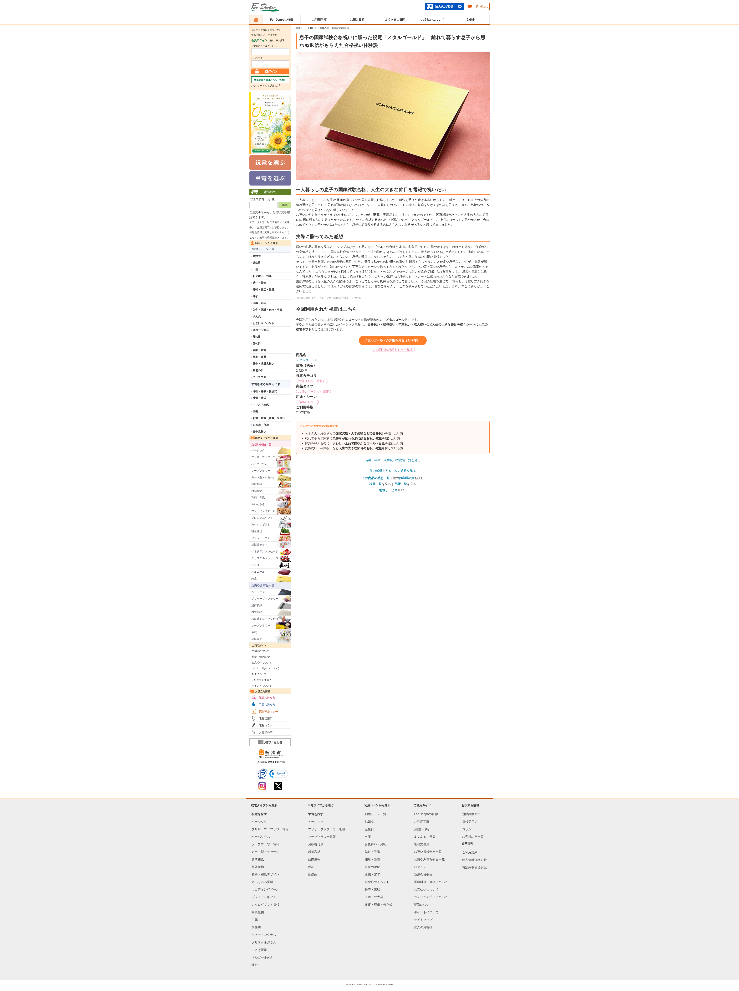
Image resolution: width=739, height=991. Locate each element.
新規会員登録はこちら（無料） (270, 80)
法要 (255, 411)
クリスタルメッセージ (264, 558)
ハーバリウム (259, 463)
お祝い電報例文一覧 (428, 851)
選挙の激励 (372, 866)
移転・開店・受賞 (263, 289)
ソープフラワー (260, 470)
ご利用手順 (319, 19)
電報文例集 (421, 844)
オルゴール (258, 571)
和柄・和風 (258, 497)
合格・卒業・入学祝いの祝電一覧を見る (392, 460)
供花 (254, 632)
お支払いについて (432, 19)
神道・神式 (259, 397)
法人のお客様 (444, 6)
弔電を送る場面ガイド (265, 384)
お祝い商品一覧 (261, 444)
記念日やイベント (263, 323)
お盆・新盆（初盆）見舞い (269, 418)
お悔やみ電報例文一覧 (429, 859)
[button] (278, 773)
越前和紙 (256, 484)
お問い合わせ (273, 742)
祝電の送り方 (267, 697)
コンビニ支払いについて (264, 668)
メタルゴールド (307, 360)
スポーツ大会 (261, 329)
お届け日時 (357, 19)
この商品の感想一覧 (376, 478)
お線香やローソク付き (264, 618)
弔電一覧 (401, 484)
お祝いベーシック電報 (313, 391)
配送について (258, 674)
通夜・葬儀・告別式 (265, 391)
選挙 (255, 296)
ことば (255, 564)
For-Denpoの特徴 (281, 19)
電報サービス (388, 490)
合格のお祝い (307, 402)
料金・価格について (261, 656)
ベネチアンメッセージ (264, 551)
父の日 (257, 343)
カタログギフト (260, 524)
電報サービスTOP (305, 28)
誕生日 (257, 262)
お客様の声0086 (340, 28)
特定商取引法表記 (474, 867)
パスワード (257, 57)
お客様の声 (266, 732)
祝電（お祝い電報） (312, 381)
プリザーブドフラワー (264, 457)
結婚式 (257, 256)
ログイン (420, 866)
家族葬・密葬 (261, 424)
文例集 (470, 19)
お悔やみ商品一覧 (262, 585)
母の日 (257, 336)
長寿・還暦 (259, 356)
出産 (255, 269)
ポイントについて (260, 685)
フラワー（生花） (262, 537)
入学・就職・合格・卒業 (267, 309)
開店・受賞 (372, 859)
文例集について (259, 651)
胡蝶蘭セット (259, 544)
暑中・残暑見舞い (263, 363)
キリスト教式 (261, 404)
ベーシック (258, 450)
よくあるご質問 (395, 19)
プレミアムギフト (262, 517)
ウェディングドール (263, 511)
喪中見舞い (259, 431)
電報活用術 (266, 718)
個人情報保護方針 (474, 859)
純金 (254, 578)
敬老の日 (258, 370)
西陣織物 (256, 490)
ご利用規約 (469, 852)
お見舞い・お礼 (262, 276)
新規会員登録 (423, 874)
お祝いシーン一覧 (262, 249)
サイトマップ (423, 919)
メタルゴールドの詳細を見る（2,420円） (392, 340)
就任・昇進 (259, 282)
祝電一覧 (375, 484)
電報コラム (266, 725)
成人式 (257, 316)
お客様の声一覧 (473, 836)
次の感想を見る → (407, 470)
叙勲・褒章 (259, 350)
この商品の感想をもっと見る (393, 349)
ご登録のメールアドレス (264, 45)
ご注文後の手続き (260, 679)
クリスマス (259, 377)
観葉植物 (256, 531)
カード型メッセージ (263, 477)
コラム (466, 829)
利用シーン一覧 (375, 814)
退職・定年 (259, 302)
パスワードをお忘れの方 (266, 85)
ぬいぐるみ (258, 504)
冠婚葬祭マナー (268, 711)
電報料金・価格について (431, 882)
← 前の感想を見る (378, 470)
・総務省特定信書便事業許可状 (270, 762)
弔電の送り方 (267, 704)
